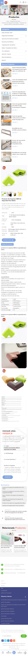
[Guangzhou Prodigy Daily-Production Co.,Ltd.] (5, 2)
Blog (2, 588)
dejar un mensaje (14, 652)
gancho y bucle (6, 54)
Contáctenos (4, 590)
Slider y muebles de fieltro (9, 48)
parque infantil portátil (6, 618)
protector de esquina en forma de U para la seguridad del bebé (13, 492)
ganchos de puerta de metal (10, 39)
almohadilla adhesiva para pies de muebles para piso (14, 600)
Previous (1, 543)
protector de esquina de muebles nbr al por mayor (13, 488)
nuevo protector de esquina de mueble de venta (13, 495)
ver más (14, 74)
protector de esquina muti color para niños (13, 505)
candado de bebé (5, 623)
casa (2, 581)
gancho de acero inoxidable (7, 611)
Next (26, 543)
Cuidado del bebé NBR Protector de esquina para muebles (20, 547)
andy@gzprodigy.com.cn (19, 569)
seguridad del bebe (15, 21)
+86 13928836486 (21, 573)
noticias (3, 586)
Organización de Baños (8, 45)
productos (3, 583)
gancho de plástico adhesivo (8, 614)
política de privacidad (6, 593)
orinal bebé (3, 616)
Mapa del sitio (12, 647)
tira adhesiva (6, 51)
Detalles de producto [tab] (7, 244)
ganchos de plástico (8, 42)
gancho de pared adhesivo (7, 609)
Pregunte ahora (7, 240)
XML (17, 647)
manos (4, 60)
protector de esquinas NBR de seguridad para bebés (12, 448)
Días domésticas (6, 57)
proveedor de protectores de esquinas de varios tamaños (13, 499)
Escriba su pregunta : (9, 465)
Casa (7, 21)
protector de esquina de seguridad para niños (14, 503)
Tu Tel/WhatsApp (8, 453)
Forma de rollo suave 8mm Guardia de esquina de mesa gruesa (7, 547)
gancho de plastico (5, 602)
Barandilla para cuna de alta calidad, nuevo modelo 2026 (19, 153)
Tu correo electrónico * (10, 459)
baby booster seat (7, 33)
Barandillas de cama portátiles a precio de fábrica (19, 129)
